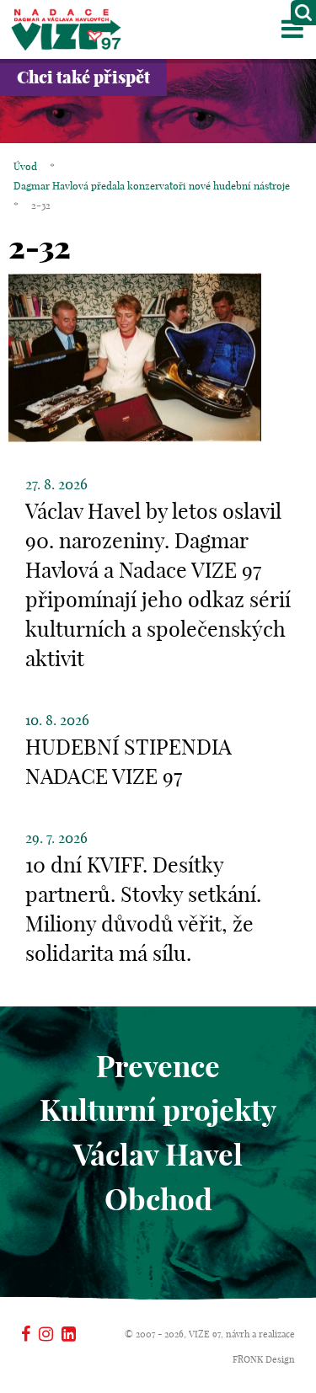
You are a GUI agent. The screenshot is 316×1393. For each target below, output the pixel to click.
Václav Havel (158, 1154)
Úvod (25, 166)
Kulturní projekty (158, 1110)
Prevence (158, 1066)
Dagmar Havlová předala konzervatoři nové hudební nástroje (151, 185)
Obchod (158, 1199)
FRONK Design (264, 1359)
